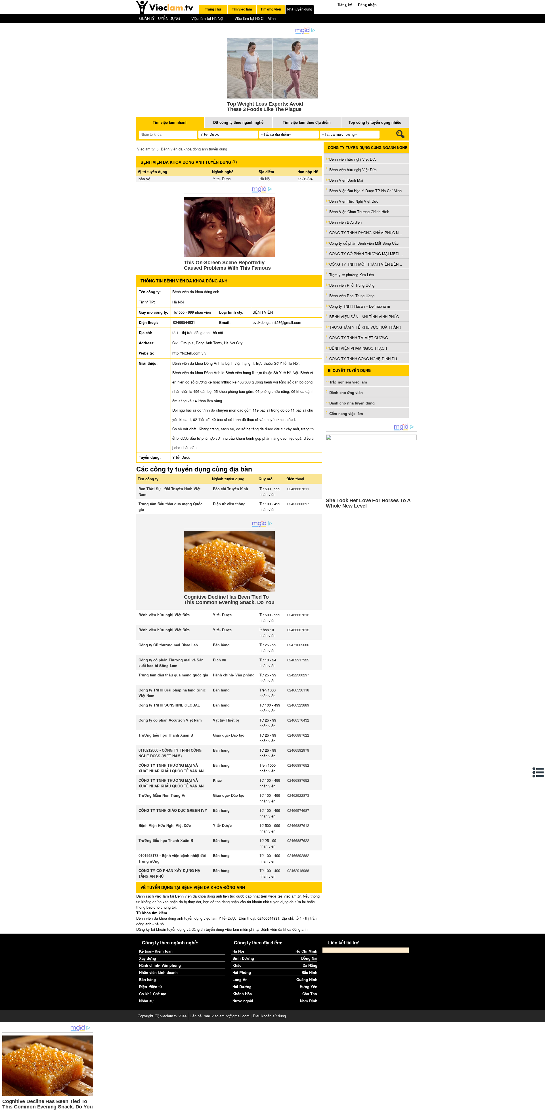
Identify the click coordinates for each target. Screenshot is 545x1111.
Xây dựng (147, 958)
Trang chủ (213, 9)
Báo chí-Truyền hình (230, 488)
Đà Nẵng (310, 965)
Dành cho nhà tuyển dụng (352, 403)
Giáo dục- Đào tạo (228, 735)
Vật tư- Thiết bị (226, 720)
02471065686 (298, 644)
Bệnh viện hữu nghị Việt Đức (164, 614)
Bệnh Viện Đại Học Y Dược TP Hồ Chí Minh (365, 190)
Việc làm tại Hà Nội (207, 18)
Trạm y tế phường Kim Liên (351, 274)
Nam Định (308, 1000)
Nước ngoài (242, 1000)
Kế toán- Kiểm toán (156, 951)
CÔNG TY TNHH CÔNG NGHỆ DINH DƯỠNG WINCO (366, 358)
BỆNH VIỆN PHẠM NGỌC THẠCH (358, 348)
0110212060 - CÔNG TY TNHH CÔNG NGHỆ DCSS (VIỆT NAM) (170, 752)
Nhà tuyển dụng (299, 9)
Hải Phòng (241, 972)
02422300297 (298, 503)
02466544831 (184, 322)
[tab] (213, 9)
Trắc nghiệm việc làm (348, 382)
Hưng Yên (308, 986)
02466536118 (298, 690)
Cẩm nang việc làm (346, 413)
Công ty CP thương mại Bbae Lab (168, 644)
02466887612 (298, 614)
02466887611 (298, 488)
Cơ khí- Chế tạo (152, 993)
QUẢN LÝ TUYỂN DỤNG (159, 18)
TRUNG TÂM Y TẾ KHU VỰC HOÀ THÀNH (365, 327)
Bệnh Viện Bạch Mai (346, 180)
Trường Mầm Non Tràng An (162, 795)
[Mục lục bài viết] (538, 772)
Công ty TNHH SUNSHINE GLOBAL (169, 705)
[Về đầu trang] (539, 1105)
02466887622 (298, 735)
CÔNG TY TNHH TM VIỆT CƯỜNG (358, 337)
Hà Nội (265, 178)
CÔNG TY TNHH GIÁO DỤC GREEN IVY (173, 810)
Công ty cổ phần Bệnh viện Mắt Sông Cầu (364, 243)
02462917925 (298, 660)
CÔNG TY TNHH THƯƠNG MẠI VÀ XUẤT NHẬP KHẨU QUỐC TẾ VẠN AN (171, 767)
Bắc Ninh (309, 972)
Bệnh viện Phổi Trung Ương (351, 285)
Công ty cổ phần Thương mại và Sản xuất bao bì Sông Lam (171, 662)
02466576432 (298, 720)
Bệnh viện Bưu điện (345, 222)
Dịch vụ (219, 660)
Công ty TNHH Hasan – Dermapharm (359, 306)
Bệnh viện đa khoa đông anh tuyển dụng (194, 149)
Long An (240, 979)
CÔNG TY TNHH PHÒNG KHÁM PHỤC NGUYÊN (366, 232)
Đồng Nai (309, 958)
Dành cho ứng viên (346, 392)
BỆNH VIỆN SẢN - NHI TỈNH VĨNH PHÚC (364, 316)
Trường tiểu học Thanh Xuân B (166, 735)
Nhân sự (146, 1000)
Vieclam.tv (146, 149)
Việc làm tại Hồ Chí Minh (255, 18)
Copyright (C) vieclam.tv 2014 (162, 1015)
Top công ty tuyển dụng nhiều (375, 122)
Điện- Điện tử (150, 986)
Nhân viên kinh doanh (158, 972)
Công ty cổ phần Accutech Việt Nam (170, 720)
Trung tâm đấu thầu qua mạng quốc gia (173, 675)
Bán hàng (221, 644)
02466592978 (298, 750)
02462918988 (298, 870)
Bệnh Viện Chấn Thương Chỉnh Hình (359, 211)
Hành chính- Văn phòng (234, 675)
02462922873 (298, 795)
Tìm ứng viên (271, 9)
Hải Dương (241, 986)
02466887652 (298, 765)
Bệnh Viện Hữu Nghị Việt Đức (165, 825)
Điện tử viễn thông (229, 503)
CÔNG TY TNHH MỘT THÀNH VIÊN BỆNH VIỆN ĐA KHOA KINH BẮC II (366, 264)
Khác (217, 780)
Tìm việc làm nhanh (170, 122)
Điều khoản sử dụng (269, 1015)
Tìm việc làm (242, 9)
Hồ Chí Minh (306, 951)
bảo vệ (144, 178)
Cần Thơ (309, 993)
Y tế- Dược (222, 178)
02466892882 (298, 855)
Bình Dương (243, 958)
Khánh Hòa (242, 993)
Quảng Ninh (306, 979)
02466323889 (298, 705)
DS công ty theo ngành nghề (238, 122)
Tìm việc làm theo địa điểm (307, 122)
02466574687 (298, 810)
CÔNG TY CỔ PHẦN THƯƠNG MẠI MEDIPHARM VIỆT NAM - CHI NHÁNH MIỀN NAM (366, 253)
